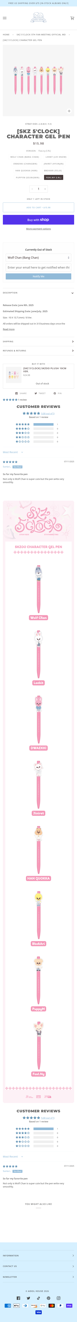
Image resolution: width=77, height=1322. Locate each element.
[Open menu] (8, 18)
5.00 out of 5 (47, 413)
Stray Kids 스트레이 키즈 (38, 124)
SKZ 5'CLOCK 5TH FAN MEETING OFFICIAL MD (41, 34)
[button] (10, 399)
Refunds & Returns (14, 350)
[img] (10, 462)
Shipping (8, 341)
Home (6, 34)
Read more (9, 329)
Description (10, 292)
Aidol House (35, 1291)
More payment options (38, 228)
